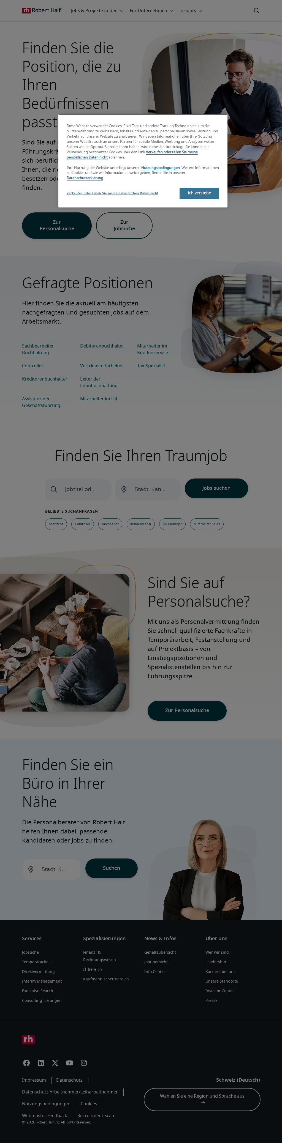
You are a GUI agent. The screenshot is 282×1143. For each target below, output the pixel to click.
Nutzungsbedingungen (160, 168)
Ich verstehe (199, 193)
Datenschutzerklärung (85, 178)
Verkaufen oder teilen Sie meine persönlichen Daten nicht (112, 193)
